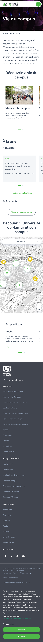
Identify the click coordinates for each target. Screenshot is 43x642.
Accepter (21, 629)
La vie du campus (10, 480)
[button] (35, 279)
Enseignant (8, 435)
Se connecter (8, 542)
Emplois (6, 531)
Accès (5, 526)
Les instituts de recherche (14, 475)
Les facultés (8, 469)
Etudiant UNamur (10, 408)
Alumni (6, 430)
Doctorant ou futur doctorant (15, 402)
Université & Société (11, 491)
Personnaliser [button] (9, 624)
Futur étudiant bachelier (13, 391)
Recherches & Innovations (14, 486)
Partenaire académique (13, 419)
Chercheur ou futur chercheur (15, 413)
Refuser (21, 636)
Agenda (6, 520)
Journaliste (7, 446)
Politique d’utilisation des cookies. (17, 618)
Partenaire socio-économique (15, 424)
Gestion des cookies (10, 578)
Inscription (7, 509)
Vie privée (24, 573)
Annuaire (7, 515)
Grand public (8, 451)
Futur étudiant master (12, 397)
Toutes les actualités (21, 193)
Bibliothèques (9, 537)
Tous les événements (21, 212)
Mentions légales (9, 573)
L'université (8, 464)
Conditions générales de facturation (16, 582)
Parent (6, 441)
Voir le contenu (19, 169)
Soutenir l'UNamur (10, 497)
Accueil (5, 33)
